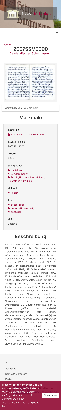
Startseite (10, 368)
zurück (7, 44)
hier (4, 406)
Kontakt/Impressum (16, 373)
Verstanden (50, 395)
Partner (9, 379)
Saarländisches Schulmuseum (30, 53)
